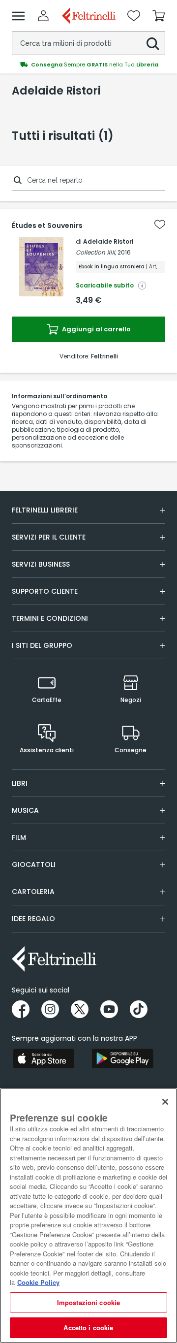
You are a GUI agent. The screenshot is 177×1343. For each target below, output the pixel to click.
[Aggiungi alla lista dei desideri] (160, 224)
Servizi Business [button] (41, 564)
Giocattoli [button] (34, 864)
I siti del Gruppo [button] (42, 645)
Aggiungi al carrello (95, 329)
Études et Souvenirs (47, 225)
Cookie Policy (38, 1282)
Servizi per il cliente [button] (49, 537)
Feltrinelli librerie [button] (45, 510)
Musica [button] (25, 810)
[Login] (43, 16)
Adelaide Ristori (108, 241)
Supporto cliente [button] (45, 591)
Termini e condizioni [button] (50, 618)
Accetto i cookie (88, 1327)
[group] (88, 64)
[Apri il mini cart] (159, 16)
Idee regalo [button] (33, 919)
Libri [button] (20, 783)
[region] (88, 1215)
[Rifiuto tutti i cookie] (165, 1102)
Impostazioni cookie (88, 1302)
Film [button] (19, 837)
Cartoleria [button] (33, 891)
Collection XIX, (96, 252)
